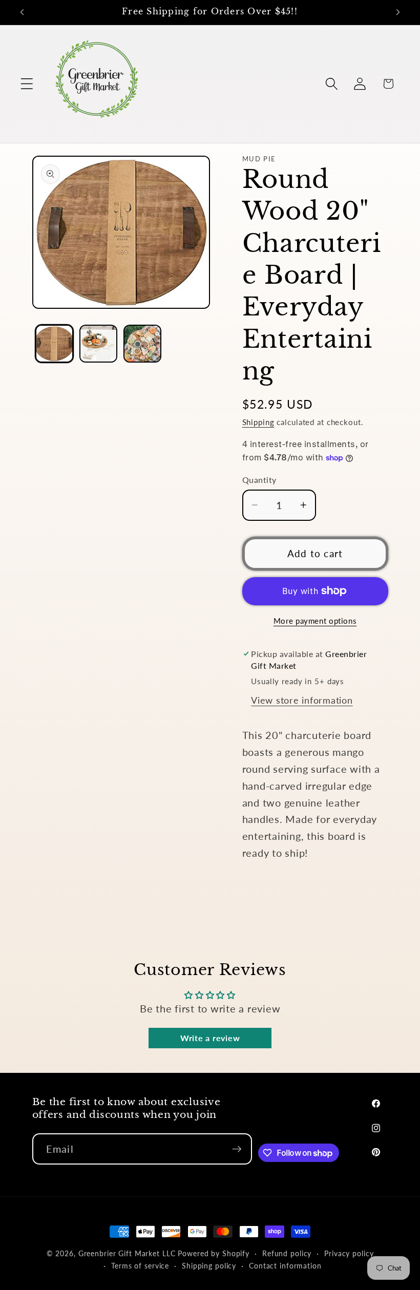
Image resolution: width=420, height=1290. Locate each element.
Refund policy (286, 1253)
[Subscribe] (237, 1148)
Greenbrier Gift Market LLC (127, 1253)
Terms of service (140, 1265)
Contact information (285, 1265)
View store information (302, 700)
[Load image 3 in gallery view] (142, 344)
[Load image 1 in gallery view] (54, 344)
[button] (27, 84)
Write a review (210, 1038)
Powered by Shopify (213, 1253)
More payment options (315, 620)
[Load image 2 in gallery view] (98, 344)
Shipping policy (209, 1265)
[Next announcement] (398, 12)
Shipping (258, 422)
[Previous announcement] (22, 12)
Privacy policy (348, 1253)
